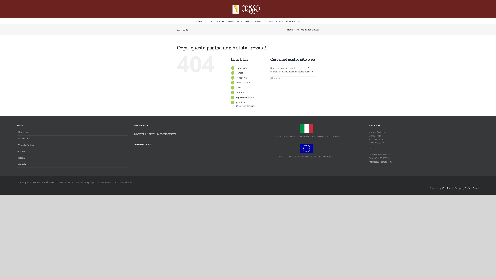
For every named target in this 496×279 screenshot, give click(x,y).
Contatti (240, 92)
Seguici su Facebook (245, 97)
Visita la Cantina (243, 82)
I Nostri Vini (241, 77)
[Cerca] (299, 21)
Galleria (239, 87)
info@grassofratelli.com (380, 161)
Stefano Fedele (472, 188)
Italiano (292, 21)
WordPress (447, 188)
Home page (241, 68)
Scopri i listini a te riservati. (155, 134)
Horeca (239, 72)
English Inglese (247, 105)
